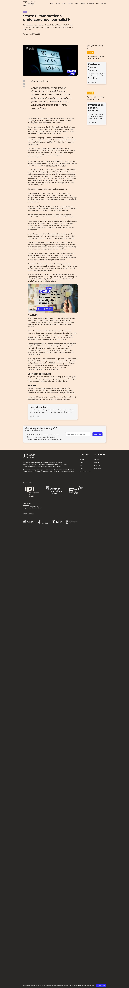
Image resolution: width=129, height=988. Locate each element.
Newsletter (97, 468)
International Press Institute (63, 333)
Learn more (92, 82)
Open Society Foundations (39, 363)
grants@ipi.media (69, 393)
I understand (101, 985)
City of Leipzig (69, 363)
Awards (83, 3)
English (34, 87)
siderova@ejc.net (65, 399)
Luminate (59, 363)
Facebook (97, 465)
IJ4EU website (66, 377)
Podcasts (103, 3)
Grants (64, 3)
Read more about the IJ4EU (55, 178)
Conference (90, 3)
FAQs (64, 166)
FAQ (97, 3)
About (57, 3)
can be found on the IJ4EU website (59, 266)
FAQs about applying (45, 270)
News (77, 3)
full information (55, 142)
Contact (96, 459)
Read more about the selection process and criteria (47, 260)
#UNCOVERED (32, 352)
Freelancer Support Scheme (51, 148)
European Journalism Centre (37, 335)
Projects (70, 3)
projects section (61, 189)
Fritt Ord (52, 363)
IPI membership (85, 472)
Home (51, 3)
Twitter (96, 462)
